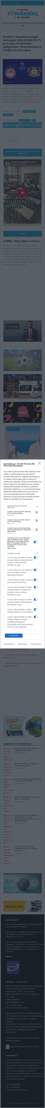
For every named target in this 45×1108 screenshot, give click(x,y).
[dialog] (22, 554)
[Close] (40, 464)
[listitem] (22, 506)
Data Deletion (9, 644)
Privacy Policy (36, 644)
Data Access (22, 644)
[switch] (36, 512)
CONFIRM (13, 636)
